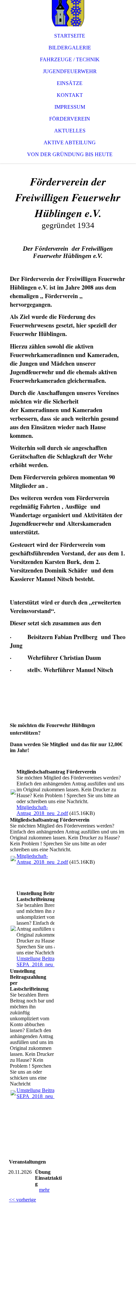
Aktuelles (69, 130)
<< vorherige (22, 1199)
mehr (44, 1190)
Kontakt (70, 95)
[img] (68, 13)
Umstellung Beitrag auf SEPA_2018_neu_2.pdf (41, 961)
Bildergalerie (70, 47)
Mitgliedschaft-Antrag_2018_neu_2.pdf (42, 810)
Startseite (69, 36)
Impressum (69, 107)
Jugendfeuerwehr (70, 71)
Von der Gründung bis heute (70, 154)
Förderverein (69, 119)
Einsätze (70, 83)
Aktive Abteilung (70, 142)
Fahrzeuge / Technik (70, 59)
